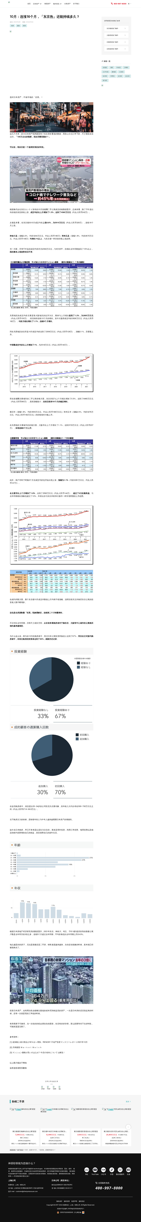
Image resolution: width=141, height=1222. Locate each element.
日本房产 (36, 4)
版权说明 (67, 1201)
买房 (12, 25)
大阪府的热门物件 (112, 35)
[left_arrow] (12, 1127)
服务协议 (82, 1201)
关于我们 (76, 4)
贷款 (18, 25)
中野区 (112, 76)
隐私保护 (59, 1201)
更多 (127, 1101)
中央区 (119, 67)
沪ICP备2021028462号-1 (76, 1208)
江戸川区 (105, 72)
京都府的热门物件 (112, 42)
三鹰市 (126, 67)
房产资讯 (20, 1150)
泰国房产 (47, 4)
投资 (24, 25)
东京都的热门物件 (112, 28)
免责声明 (74, 1201)
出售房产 (67, 4)
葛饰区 (114, 72)
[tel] (112, 3)
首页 (29, 4)
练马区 (105, 80)
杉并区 (105, 76)
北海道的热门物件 (112, 49)
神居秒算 (13, 1150)
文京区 (120, 76)
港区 (111, 67)
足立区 (127, 76)
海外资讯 (56, 4)
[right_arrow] (128, 1127)
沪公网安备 (77, 1212)
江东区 (121, 72)
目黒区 (105, 67)
